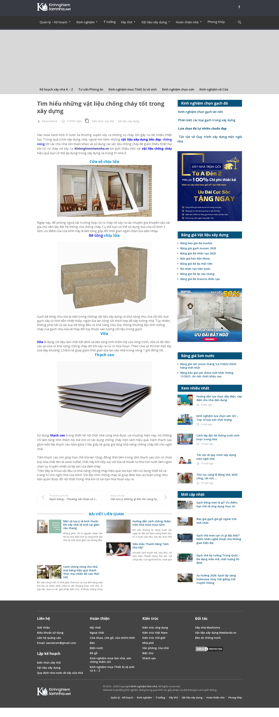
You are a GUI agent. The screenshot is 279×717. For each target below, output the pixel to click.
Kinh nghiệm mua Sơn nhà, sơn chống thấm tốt (110, 660)
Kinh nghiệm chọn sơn (178, 89)
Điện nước (96, 648)
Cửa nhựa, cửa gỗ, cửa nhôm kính (112, 638)
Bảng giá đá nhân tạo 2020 (198, 253)
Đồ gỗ (94, 653)
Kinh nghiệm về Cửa (213, 89)
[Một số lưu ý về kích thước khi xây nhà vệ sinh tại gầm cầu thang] (49, 531)
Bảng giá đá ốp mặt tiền (196, 263)
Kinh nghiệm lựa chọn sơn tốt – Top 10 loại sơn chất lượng (217, 417)
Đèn (92, 643)
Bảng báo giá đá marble (196, 243)
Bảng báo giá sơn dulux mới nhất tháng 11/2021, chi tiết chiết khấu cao (206, 374)
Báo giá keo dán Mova (195, 258)
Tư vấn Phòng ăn (90, 89)
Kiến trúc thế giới (153, 638)
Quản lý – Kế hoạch (122, 697)
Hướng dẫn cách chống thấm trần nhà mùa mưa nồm (151, 522)
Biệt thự (147, 653)
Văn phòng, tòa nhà (155, 648)
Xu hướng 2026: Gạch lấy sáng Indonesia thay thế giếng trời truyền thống (216, 579)
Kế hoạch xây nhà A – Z (56, 89)
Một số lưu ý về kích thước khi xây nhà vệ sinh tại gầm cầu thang (81, 524)
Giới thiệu (43, 627)
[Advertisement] (139, 56)
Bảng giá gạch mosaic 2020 (198, 248)
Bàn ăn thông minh (208, 638)
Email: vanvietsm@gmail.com (56, 643)
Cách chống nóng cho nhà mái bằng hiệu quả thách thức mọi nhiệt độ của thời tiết (81, 572)
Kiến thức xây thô (103, 121)
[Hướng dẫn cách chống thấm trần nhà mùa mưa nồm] (118, 531)
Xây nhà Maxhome (207, 627)
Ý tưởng (110, 22)
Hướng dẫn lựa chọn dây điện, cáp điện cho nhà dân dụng (219, 398)
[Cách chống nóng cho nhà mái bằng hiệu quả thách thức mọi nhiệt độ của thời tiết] (49, 577)
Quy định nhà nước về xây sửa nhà (60, 673)
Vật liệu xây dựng (129, 121)
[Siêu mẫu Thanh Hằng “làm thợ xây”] (118, 554)
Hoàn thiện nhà (215, 697)
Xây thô (173, 697)
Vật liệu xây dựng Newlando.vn (215, 632)
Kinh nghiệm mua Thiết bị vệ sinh (133, 89)
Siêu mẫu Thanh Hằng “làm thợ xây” (150, 545)
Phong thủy (216, 22)
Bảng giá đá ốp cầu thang (197, 274)
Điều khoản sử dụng (50, 632)
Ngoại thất (97, 632)
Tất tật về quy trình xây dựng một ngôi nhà (216, 457)
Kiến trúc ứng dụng (155, 627)
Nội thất (95, 627)
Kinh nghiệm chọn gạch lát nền (200, 112)
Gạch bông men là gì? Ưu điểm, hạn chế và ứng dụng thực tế (217, 504)
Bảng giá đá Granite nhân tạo (200, 279)
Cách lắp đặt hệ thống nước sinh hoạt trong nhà (218, 437)
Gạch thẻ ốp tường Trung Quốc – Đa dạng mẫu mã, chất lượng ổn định (218, 559)
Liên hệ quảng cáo (49, 638)
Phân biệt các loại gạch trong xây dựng (206, 120)
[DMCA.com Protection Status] (209, 649)
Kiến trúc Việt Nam (155, 632)
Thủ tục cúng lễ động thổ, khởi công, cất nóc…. (216, 476)
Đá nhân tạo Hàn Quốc (195, 269)
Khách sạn (149, 658)
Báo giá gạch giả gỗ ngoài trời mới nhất (216, 521)
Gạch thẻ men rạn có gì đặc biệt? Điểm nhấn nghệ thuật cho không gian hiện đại (218, 539)
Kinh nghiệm (144, 697)
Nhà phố (148, 643)
